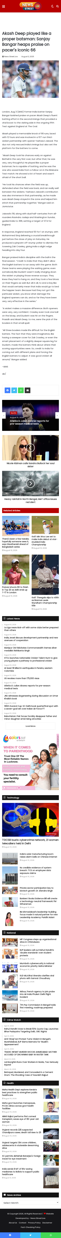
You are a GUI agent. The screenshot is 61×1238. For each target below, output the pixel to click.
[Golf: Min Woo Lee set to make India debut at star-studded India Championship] (45, 525)
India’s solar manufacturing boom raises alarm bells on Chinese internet (38, 855)
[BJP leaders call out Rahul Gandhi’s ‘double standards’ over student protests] (10, 954)
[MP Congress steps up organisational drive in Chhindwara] (10, 942)
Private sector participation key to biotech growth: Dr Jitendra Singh (36, 889)
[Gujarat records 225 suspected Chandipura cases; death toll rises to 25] (51, 1133)
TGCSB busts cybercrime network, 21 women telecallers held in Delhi (30, 841)
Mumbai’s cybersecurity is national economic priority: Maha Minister (37, 965)
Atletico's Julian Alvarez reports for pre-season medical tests (29, 422)
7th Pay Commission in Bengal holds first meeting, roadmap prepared (38, 1006)
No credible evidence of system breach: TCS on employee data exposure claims (35, 870)
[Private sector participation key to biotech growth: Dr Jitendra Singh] (10, 890)
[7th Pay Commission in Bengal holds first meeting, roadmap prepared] (10, 1008)
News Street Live (11, 56)
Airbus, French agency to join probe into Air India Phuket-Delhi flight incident (37, 994)
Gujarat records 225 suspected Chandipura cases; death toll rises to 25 (21, 1131)
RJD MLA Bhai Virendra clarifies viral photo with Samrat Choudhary (37, 977)
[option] (30, 415)
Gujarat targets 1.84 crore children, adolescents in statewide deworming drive (20, 1145)
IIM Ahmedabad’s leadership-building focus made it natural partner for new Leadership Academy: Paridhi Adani (39, 914)
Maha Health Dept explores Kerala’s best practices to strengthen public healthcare (19, 1092)
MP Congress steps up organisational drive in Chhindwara (38, 941)
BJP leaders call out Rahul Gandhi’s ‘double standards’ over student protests (37, 953)
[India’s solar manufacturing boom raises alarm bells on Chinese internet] (10, 858)
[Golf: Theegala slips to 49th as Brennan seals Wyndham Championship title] (45, 575)
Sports (13, 413)
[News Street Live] (30, 6)
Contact (22, 1222)
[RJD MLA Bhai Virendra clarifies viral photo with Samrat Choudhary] (10, 981)
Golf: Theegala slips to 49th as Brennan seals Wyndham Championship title (45, 601)
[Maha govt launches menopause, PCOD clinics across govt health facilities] (51, 1107)
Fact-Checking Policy (30, 1227)
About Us (13, 1222)
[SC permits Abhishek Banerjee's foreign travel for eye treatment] (51, 1160)
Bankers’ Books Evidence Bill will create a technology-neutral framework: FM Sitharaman (38, 901)
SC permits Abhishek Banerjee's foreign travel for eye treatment (21, 1157)
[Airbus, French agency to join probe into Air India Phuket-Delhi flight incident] (10, 995)
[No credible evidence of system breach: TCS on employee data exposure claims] (10, 875)
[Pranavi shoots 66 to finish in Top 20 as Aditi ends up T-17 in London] (15, 569)
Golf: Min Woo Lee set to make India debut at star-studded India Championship (44, 540)
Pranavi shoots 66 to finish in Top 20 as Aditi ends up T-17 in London (15, 590)
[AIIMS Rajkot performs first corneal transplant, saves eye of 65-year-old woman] (51, 1119)
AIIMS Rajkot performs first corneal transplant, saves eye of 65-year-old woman (20, 1119)
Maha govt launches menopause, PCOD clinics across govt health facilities (18, 1106)
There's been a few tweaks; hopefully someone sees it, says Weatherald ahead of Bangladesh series (15, 542)
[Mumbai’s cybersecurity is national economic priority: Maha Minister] (10, 967)
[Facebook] (7, 390)
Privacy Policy (34, 1222)
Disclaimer (47, 1222)
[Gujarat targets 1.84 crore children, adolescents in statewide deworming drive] (51, 1146)
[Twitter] (14, 390)
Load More (30, 726)
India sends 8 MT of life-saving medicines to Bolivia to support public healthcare (20, 1171)
